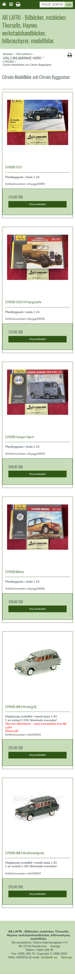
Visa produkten (37, 204)
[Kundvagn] (18, 4)
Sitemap (66, 957)
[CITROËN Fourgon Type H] (37, 397)
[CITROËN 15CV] (37, 127)
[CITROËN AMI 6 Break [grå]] (37, 667)
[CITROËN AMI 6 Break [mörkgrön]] (37, 813)
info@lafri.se (49, 957)
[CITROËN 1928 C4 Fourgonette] (37, 262)
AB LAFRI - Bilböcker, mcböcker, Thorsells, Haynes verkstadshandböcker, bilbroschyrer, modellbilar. (34, 29)
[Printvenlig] (69, 56)
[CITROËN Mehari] (37, 532)
